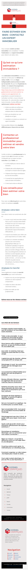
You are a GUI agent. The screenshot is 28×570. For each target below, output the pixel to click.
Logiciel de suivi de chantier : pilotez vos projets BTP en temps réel (13, 359)
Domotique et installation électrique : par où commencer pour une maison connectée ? (13, 433)
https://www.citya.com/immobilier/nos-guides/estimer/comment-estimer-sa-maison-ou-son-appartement (12, 92)
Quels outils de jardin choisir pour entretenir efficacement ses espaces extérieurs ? (13, 425)
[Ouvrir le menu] (14, 26)
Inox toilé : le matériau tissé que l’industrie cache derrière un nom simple (12, 352)
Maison (16, 553)
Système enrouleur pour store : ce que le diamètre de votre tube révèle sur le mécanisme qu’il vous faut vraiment (13, 389)
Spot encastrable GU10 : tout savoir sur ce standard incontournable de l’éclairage (13, 410)
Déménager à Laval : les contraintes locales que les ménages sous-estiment (13, 366)
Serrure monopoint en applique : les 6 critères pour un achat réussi (13, 403)
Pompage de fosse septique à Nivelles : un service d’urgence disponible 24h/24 (11, 397)
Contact (16, 559)
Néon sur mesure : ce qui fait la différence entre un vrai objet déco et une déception (13, 440)
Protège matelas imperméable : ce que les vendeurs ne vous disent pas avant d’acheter (13, 330)
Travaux (10, 557)
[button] (14, 15)
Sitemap (22, 519)
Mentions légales (14, 519)
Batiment (10, 555)
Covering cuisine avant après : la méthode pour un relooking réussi (13, 447)
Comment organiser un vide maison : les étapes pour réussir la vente (13, 453)
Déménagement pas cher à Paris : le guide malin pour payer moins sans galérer (13, 418)
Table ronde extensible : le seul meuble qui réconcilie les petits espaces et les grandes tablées (12, 337)
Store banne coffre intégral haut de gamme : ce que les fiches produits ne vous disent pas (13, 345)
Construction (17, 557)
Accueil (10, 553)
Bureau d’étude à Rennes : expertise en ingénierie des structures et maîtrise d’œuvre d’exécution (13, 380)
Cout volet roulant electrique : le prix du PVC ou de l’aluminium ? (12, 459)
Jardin (9, 559)
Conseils (16, 555)
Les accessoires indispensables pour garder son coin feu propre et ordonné (13, 373)
